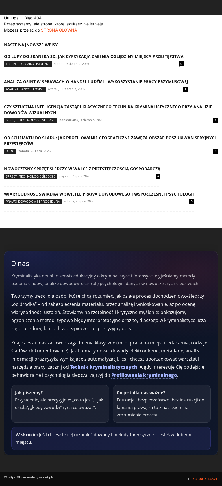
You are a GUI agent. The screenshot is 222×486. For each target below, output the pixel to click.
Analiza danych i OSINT (25, 89)
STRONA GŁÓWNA (59, 30)
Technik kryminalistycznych (103, 367)
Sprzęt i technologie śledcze (30, 120)
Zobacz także (205, 478)
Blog (10, 151)
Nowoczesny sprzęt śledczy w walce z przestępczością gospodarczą (82, 168)
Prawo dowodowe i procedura (33, 201)
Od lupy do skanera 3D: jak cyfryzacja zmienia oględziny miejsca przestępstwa (94, 56)
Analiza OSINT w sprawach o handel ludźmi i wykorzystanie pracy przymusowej (96, 81)
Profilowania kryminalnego (144, 375)
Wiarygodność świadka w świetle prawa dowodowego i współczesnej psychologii (99, 194)
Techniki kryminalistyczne (28, 64)
